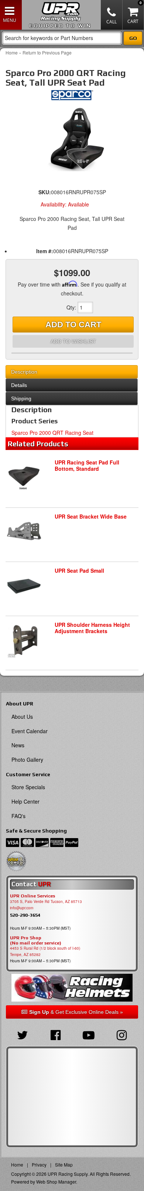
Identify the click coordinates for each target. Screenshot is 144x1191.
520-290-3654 (25, 915)
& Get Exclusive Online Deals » (76, 1012)
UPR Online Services (32, 896)
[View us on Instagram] (121, 1034)
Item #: (44, 251)
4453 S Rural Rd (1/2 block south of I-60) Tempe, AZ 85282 (45, 951)
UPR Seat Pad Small (79, 570)
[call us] (112, 15)
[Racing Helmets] (72, 987)
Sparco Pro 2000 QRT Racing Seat (52, 432)
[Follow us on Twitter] (22, 1034)
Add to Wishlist (73, 341)
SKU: (44, 192)
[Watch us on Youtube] (88, 1034)
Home (12, 52)
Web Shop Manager (56, 1181)
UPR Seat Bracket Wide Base (91, 516)
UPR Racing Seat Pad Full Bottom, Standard (87, 465)
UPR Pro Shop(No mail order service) (35, 940)
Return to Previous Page (47, 52)
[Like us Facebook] (55, 1034)
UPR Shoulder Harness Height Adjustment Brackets (92, 628)
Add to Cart (73, 324)
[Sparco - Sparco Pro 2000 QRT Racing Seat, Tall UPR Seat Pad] (72, 97)
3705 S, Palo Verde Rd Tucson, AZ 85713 (46, 901)
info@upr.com (21, 907)
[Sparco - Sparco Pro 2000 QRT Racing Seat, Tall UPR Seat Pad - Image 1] (72, 138)
